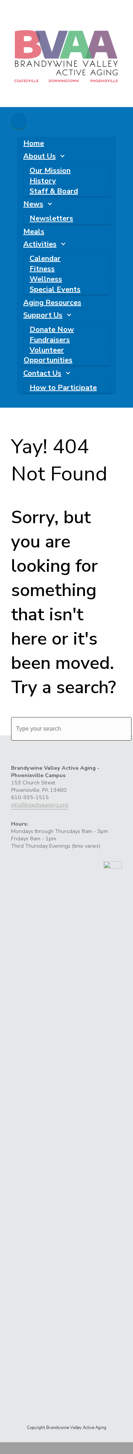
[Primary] (19, 121)
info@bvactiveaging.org (39, 804)
